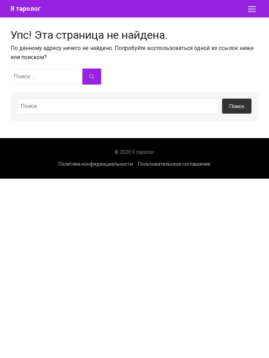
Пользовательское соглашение (174, 164)
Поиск (236, 106)
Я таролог (26, 8)
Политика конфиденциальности (95, 164)
